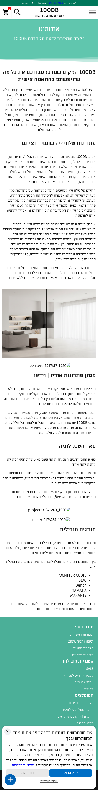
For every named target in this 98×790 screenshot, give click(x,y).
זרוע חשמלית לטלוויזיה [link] (77, 709)
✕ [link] (7, 731)
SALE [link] (89, 668)
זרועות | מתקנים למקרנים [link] (75, 716)
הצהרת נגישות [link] (83, 648)
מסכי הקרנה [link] (85, 723)
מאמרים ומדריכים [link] (81, 703)
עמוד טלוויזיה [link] (84, 682)
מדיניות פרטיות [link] (82, 655)
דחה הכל (27, 772)
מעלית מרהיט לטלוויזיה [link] (77, 675)
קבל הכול (71, 772)
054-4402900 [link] (56, 3)
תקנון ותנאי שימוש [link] (80, 641)
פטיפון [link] (88, 689)
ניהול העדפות (49, 781)
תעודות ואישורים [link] (81, 634)
